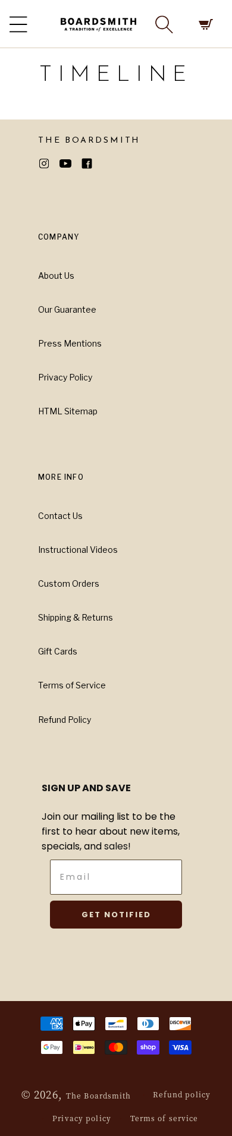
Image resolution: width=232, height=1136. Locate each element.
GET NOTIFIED (116, 914)
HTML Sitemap (68, 411)
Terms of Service (72, 685)
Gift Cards (57, 651)
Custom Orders (68, 583)
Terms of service (164, 1118)
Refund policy (182, 1094)
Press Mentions (70, 343)
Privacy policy (81, 1118)
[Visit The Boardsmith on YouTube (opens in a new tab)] (70, 163)
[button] (164, 24)
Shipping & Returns (75, 617)
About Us (56, 275)
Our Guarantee (67, 309)
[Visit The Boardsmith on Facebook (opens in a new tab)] (91, 163)
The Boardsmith (98, 1095)
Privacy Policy (65, 377)
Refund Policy (64, 720)
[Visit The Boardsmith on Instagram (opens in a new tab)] (48, 163)
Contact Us (60, 516)
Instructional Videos (78, 550)
